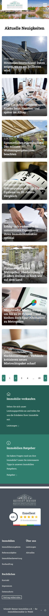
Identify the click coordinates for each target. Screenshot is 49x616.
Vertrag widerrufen (12, 597)
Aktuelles (30, 552)
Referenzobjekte (9, 552)
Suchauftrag (7, 564)
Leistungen (31, 547)
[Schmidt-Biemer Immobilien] (15, 5)
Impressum (7, 586)
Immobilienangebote (11, 547)
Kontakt (5, 580)
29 (39, 378)
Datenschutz (7, 591)
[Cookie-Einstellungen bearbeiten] (45, 610)
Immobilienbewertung (12, 558)
